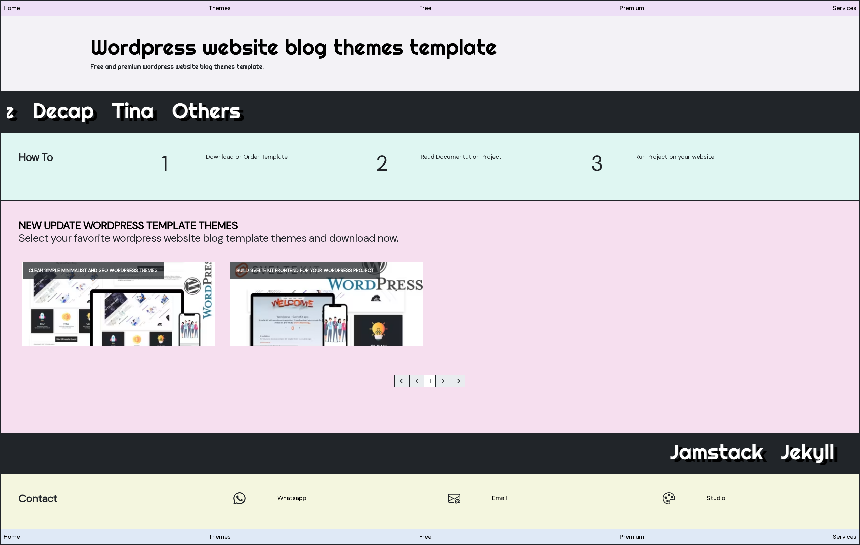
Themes (220, 8)
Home (12, 8)
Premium (632, 8)
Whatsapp (291, 498)
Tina (152, 110)
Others (225, 110)
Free (425, 8)
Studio (716, 498)
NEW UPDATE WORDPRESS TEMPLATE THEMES (128, 225)
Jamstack (697, 452)
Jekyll (788, 452)
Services (844, 8)
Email (499, 498)
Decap (82, 110)
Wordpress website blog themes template (293, 47)
